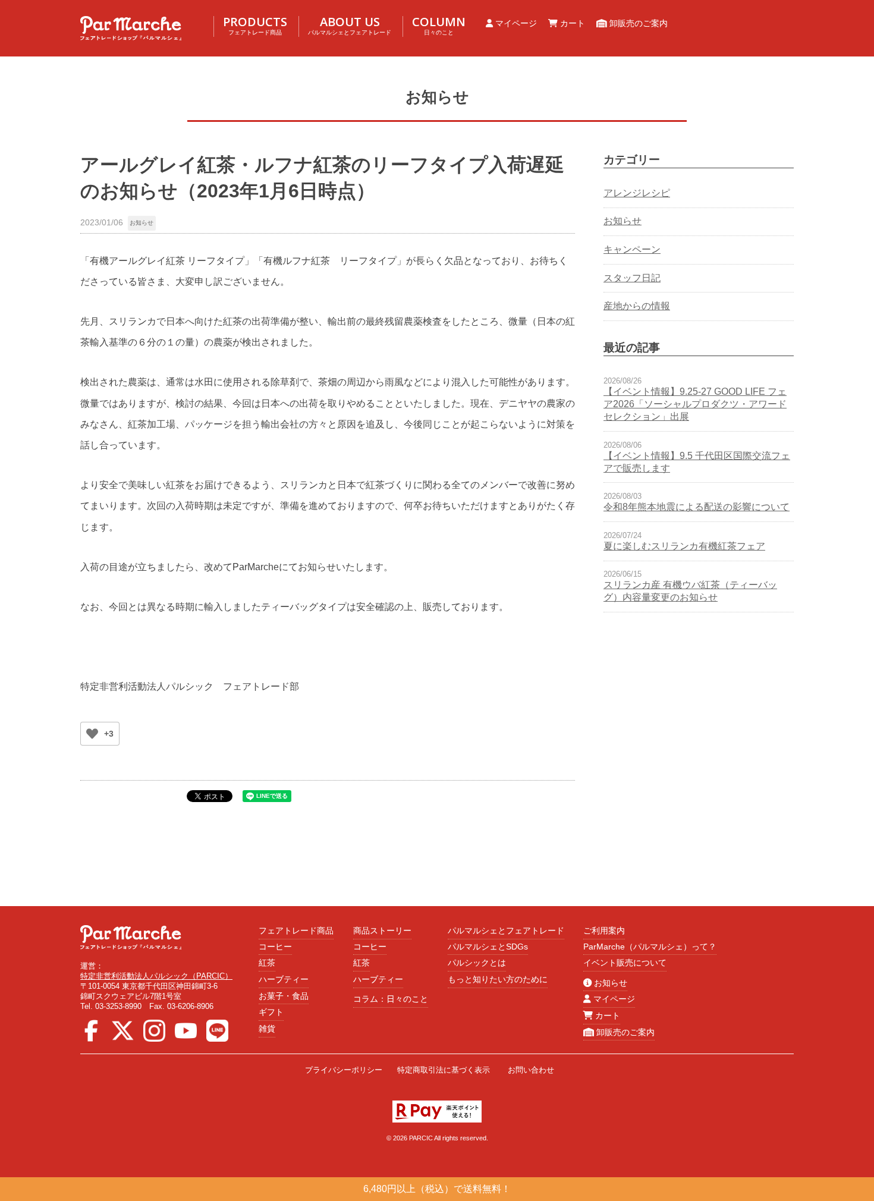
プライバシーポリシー (343, 1069)
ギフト (271, 1012)
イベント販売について (624, 962)
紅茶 (267, 962)
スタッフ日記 (632, 278)
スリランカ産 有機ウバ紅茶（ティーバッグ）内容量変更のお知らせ (690, 591)
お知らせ (141, 222)
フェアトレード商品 (296, 930)
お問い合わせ (531, 1069)
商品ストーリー (382, 930)
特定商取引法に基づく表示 (443, 1069)
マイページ (515, 23)
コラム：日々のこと (390, 999)
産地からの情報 (636, 306)
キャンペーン (632, 249)
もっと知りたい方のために (498, 979)
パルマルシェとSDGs (488, 946)
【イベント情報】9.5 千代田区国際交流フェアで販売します (696, 462)
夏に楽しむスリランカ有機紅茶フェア (684, 546)
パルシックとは (477, 962)
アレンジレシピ (636, 193)
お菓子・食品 (284, 996)
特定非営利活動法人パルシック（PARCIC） (156, 976)
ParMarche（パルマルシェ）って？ (649, 946)
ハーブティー (284, 979)
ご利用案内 (604, 930)
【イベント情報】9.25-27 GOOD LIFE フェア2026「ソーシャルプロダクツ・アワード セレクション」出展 (695, 404)
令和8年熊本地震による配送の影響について (696, 507)
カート (571, 23)
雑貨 (267, 1028)
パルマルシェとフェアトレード (506, 930)
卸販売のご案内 (637, 23)
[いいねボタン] (92, 734)
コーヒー (275, 946)
